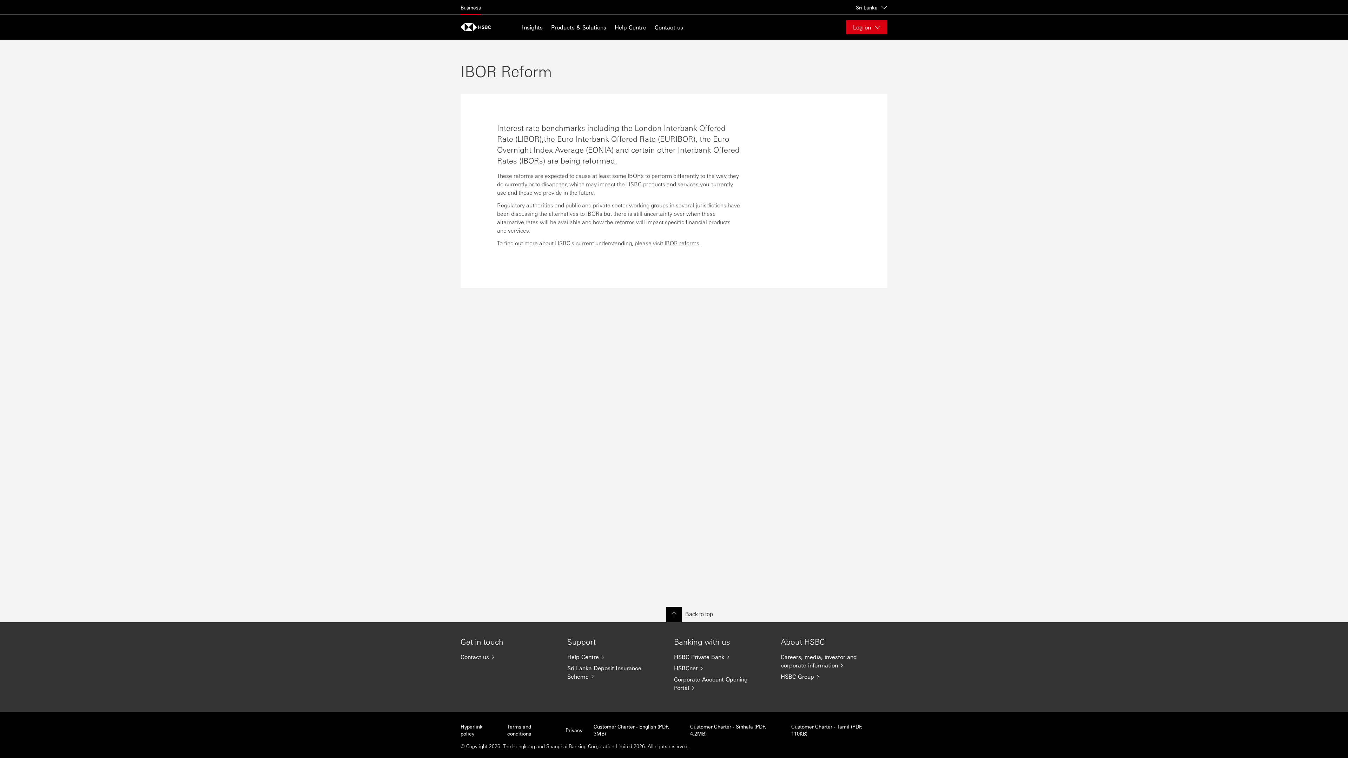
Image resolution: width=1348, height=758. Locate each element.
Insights (532, 27)
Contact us (669, 27)
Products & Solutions (578, 27)
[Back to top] (674, 614)
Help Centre (630, 27)
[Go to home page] (478, 27)
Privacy (574, 730)
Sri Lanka (867, 7)
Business (471, 7)
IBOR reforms (682, 243)
